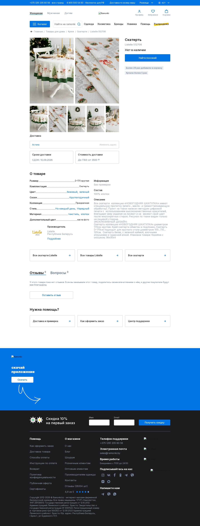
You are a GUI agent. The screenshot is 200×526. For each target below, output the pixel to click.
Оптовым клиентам (76, 469)
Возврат (35, 469)
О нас (68, 446)
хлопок (85, 214)
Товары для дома (55, 31)
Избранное (153, 15)
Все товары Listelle (91, 255)
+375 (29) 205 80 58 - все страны (47, 2)
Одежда (89, 24)
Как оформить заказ (92, 321)
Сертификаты (38, 489)
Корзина (166, 15)
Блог (67, 451)
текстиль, (74, 214)
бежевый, (72, 192)
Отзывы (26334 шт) (76, 486)
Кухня (71, 31)
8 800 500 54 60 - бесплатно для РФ (85, 2)
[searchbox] (67, 24)
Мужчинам (53, 13)
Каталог (42, 24)
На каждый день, (65, 208)
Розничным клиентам (77, 463)
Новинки (132, 24)
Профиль (139, 15)
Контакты (70, 480)
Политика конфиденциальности (42, 476)
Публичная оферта (41, 483)
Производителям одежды (80, 474)
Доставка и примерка (45, 321)
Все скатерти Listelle (45, 255)
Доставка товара (40, 451)
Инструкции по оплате (43, 463)
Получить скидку (154, 422)
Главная (38, 31)
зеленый (84, 192)
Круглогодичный (79, 197)
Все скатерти (136, 255)
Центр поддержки (139, 321)
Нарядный (83, 208)
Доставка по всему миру (122, 2)
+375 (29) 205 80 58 (111, 443)
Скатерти (82, 31)
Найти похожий (148, 57)
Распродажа (161, 24)
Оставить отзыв (51, 295)
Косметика (104, 24)
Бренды (118, 24)
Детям (68, 13)
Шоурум (70, 457)
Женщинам (36, 13)
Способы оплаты (39, 457)
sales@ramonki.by (110, 453)
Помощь (145, 24)
